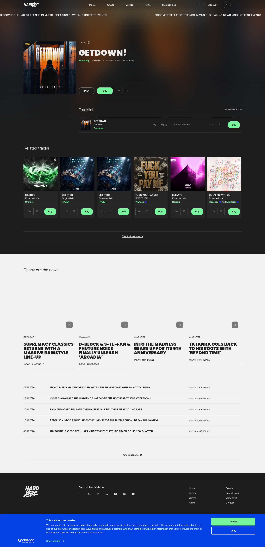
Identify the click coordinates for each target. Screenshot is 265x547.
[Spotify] (124, 494)
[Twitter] (89, 494)
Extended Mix (32, 198)
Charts (110, 4)
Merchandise (169, 4)
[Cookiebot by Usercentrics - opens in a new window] (26, 541)
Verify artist (231, 498)
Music (92, 4)
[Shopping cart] (198, 4)
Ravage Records (111, 60)
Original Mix (68, 198)
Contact (230, 502)
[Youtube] (133, 494)
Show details (53, 541)
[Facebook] (80, 494)
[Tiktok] (97, 494)
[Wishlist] (192, 4)
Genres (192, 498)
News (148, 4)
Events (129, 4)
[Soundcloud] (107, 494)
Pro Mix (98, 124)
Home (192, 488)
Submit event (232, 493)
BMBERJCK (141, 198)
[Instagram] (115, 494)
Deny (233, 530)
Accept (233, 521)
